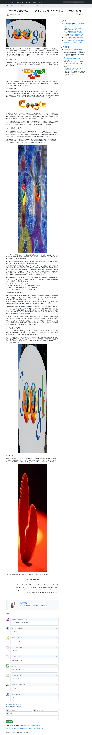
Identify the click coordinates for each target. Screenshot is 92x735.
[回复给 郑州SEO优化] (56, 685)
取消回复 (19, 704)
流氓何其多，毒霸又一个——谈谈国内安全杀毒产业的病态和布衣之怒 (25, 728)
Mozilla (35, 590)
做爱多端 (28, 2)
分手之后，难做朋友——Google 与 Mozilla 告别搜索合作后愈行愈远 (74, 25)
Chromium (32, 584)
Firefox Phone (20, 587)
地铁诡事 (14, 694)
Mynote (35, 732)
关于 (42, 2)
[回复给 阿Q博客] (56, 638)
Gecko (28, 587)
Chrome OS (25, 584)
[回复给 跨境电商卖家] (56, 628)
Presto (47, 590)
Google (34, 587)
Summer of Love (33, 592)
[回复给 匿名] (56, 666)
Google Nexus (19, 590)
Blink (18, 584)
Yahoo (56, 592)
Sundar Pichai (42, 592)
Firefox (39, 584)
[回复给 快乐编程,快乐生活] (56, 619)
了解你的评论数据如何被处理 (34, 725)
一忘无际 (34, 2)
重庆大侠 (12, 14)
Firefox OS (55, 584)
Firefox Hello (47, 584)
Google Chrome (43, 587)
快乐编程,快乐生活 (16, 619)
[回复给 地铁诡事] (56, 694)
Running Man (55, 590)
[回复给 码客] (56, 657)
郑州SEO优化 (15, 684)
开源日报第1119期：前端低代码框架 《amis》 (74, 58)
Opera (41, 590)
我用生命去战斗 (10, 2)
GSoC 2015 (28, 590)
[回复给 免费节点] (56, 647)
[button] (77, 14)
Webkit (50, 592)
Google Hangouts (53, 587)
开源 (39, 2)
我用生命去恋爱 (20, 2)
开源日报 (66, 47)
